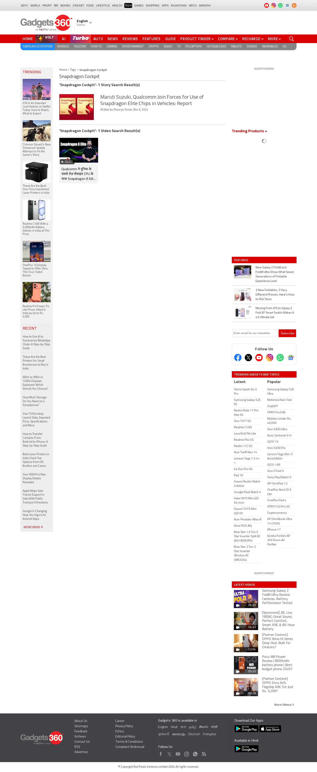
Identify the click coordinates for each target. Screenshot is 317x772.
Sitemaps (81, 726)
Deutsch (194, 734)
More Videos (283, 704)
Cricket (78, 5)
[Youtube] (259, 357)
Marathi (204, 5)
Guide (170, 39)
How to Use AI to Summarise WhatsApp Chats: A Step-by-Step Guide (36, 342)
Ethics (119, 731)
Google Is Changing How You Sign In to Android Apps (35, 515)
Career (119, 721)
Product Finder (195, 39)
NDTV (24, 5)
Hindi (174, 727)
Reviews (130, 39)
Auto (98, 39)
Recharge (251, 39)
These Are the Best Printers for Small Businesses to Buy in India (35, 363)
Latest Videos (244, 584)
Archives (80, 736)
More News (32, 527)
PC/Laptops (193, 46)
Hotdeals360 (216, 46)
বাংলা (183, 727)
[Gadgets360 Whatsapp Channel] (280, 357)
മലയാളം (178, 734)
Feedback (80, 731)
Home (28, 39)
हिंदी (56, 5)
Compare (226, 39)
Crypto (154, 46)
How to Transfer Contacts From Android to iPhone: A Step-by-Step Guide (35, 440)
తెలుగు (203, 727)
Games (138, 5)
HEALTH (117, 5)
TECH (128, 5)
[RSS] (294, 5)
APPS (165, 5)
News (113, 39)
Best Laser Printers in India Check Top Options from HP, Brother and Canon (36, 460)
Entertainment (133, 46)
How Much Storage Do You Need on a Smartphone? (35, 401)
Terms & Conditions (129, 742)
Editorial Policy (125, 736)
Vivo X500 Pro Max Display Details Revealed (34, 478)
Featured (241, 260)
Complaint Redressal (129, 747)
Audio (168, 46)
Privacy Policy (124, 726)
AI (64, 39)
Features (152, 39)
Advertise (81, 752)
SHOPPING (152, 5)
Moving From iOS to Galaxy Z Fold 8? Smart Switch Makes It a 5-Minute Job (275, 313)
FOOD (90, 5)
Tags (73, 70)
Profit (47, 5)
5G (285, 46)
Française (209, 734)
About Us (80, 721)
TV (178, 46)
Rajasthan (179, 5)
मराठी (214, 727)
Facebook (160, 753)
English (163, 727)
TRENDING (32, 72)
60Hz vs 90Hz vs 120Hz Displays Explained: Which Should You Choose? (35, 383)
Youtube (178, 753)
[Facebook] (238, 357)
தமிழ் (192, 727)
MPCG (193, 5)
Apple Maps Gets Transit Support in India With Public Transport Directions (35, 497)
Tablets (236, 46)
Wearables (270, 46)
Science (252, 46)
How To (96, 46)
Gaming (112, 46)
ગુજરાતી (163, 734)
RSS (77, 747)
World (35, 5)
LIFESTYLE (103, 5)
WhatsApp (195, 753)
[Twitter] (248, 357)
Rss (203, 753)
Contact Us (82, 742)
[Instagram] (269, 357)
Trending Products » (249, 131)
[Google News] (290, 357)
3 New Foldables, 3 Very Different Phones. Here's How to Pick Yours (275, 295)
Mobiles (63, 46)
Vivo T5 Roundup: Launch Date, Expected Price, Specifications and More (36, 419)
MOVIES (65, 5)
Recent (30, 329)
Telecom (80, 46)
